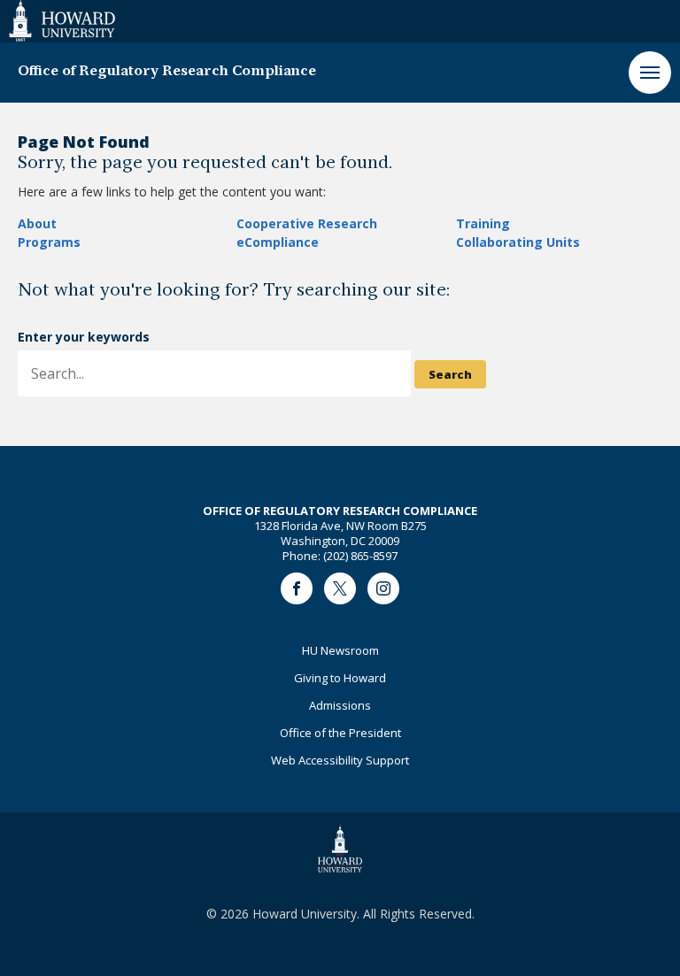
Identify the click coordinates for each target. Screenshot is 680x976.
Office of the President (340, 733)
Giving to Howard (340, 678)
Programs (49, 242)
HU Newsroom (340, 650)
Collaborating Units (518, 242)
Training (483, 223)
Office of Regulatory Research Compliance (167, 72)
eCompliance (277, 242)
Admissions (340, 705)
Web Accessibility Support (340, 760)
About (37, 223)
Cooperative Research (306, 223)
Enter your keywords (84, 336)
